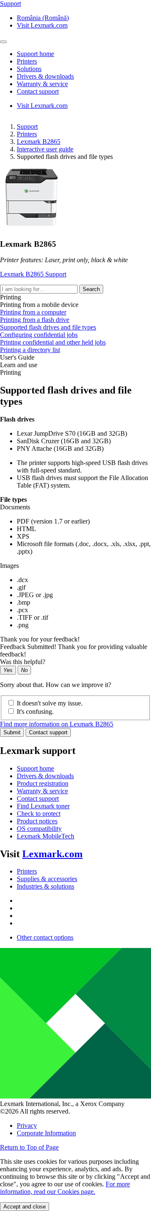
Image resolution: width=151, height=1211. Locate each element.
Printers (27, 134)
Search (91, 289)
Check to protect (38, 813)
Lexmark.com (52, 853)
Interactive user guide (45, 149)
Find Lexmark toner (43, 806)
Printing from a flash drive (34, 319)
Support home (35, 768)
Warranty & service (42, 791)
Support (27, 126)
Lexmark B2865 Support (33, 274)
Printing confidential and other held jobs (53, 342)
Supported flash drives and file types (48, 327)
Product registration (42, 783)
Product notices (37, 821)
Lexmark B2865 (38, 141)
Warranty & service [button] (42, 83)
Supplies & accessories (47, 878)
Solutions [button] (29, 68)
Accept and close (24, 1206)
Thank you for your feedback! (40, 639)
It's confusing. (35, 711)
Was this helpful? (22, 661)
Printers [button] (27, 61)
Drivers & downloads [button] (45, 76)
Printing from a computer (33, 312)
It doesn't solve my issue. (50, 703)
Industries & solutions (45, 886)
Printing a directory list (30, 349)
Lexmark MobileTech (45, 836)
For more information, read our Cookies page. (65, 1187)
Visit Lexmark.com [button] (42, 25)
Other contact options (45, 937)
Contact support (48, 732)
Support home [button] (35, 53)
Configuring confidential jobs (39, 334)
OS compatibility (39, 828)
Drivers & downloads (45, 775)
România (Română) (43, 17)
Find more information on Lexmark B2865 (56, 724)
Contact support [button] (38, 91)
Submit (12, 732)
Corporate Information (46, 1133)
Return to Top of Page (29, 1147)
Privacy (27, 1125)
